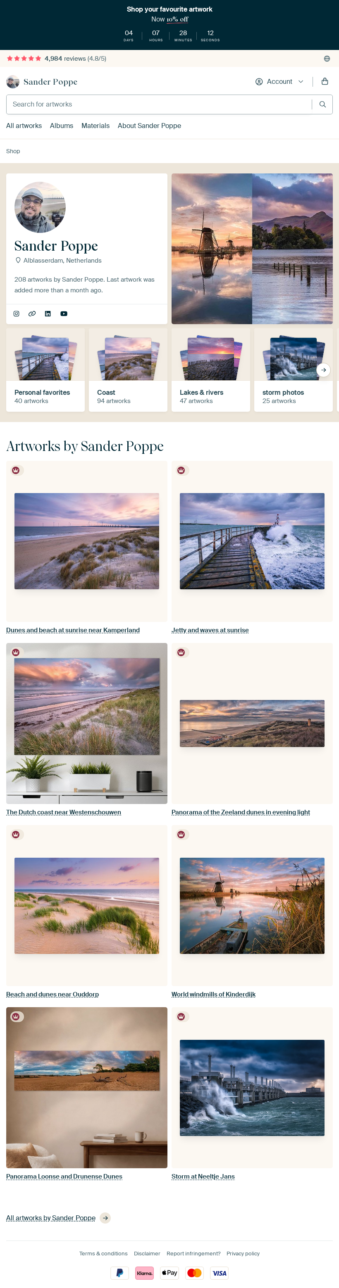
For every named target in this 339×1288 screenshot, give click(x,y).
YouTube (65, 314)
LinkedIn (48, 314)
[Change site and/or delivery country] (327, 59)
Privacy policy (243, 1253)
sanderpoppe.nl (33, 314)
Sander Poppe (50, 82)
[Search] (323, 104)
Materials (95, 125)
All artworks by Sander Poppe (50, 1218)
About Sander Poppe (149, 125)
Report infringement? (193, 1253)
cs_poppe (17, 314)
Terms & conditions (103, 1253)
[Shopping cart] (325, 82)
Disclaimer (147, 1253)
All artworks (24, 125)
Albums (61, 125)
